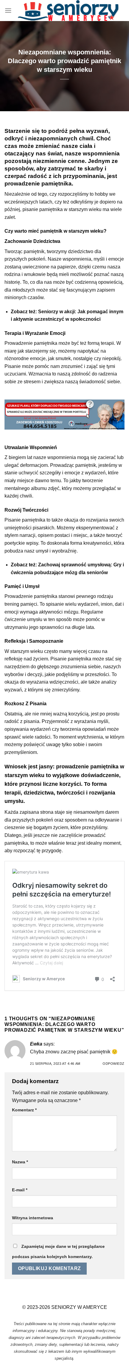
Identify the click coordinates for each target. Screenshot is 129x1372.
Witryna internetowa (32, 1217)
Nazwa (20, 1161)
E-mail (19, 1189)
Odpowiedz (113, 1063)
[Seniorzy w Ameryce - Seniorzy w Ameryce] (68, 10)
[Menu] (8, 10)
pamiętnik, (35, 251)
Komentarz (24, 1109)
